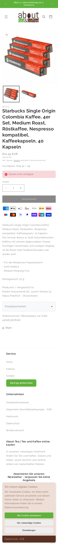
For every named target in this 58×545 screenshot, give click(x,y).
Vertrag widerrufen (21, 383)
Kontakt (10, 376)
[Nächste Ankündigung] (52, 4)
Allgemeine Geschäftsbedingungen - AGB (29, 409)
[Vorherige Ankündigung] (5, 4)
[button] (6, 16)
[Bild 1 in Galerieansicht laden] (11, 94)
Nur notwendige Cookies (29, 523)
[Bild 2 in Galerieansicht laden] (29, 94)
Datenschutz (11, 539)
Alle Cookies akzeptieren (29, 515)
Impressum (12, 416)
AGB (22, 539)
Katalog (10, 369)
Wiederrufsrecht (15, 430)
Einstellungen (29, 530)
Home (9, 362)
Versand (17, 160)
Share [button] (8, 328)
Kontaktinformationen (17, 402)
